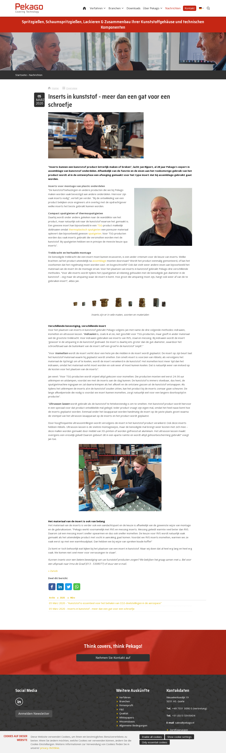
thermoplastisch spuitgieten (85, 229)
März (72, 597)
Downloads (133, 8)
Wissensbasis (127, 721)
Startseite (86, 8)
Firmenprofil (126, 705)
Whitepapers (126, 717)
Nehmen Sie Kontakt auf (113, 658)
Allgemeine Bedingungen (133, 725)
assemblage (99, 260)
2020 (62, 597)
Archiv (52, 597)
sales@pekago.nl (184, 722)
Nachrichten (173, 8)
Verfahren (96, 8)
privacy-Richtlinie (49, 748)
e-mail (122, 563)
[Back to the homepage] (29, 8)
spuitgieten (94, 233)
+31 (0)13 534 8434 (183, 715)
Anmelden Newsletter (33, 713)
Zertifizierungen (179, 730)
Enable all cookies (152, 736)
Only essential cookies (154, 742)
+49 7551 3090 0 (182, 708)
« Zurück (53, 570)
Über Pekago (151, 8)
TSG (99, 225)
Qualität (123, 713)
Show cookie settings (179, 736)
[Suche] (209, 8)
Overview (71, 88)
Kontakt (190, 8)
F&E (121, 709)
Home (55, 88)
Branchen (115, 8)
